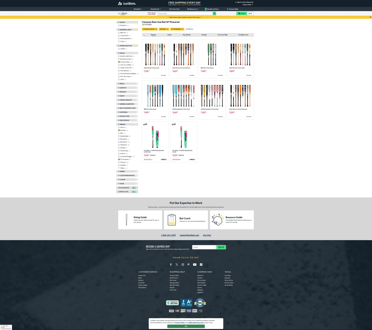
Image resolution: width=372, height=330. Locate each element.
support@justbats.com (189, 235)
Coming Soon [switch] (123, 191)
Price (122, 84)
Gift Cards (173, 290)
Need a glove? (152, 13)
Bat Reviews (174, 278)
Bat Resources (192, 9)
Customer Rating (127, 175)
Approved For (126, 46)
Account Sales (174, 275)
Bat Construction (128, 108)
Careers (199, 278)
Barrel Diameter (127, 104)
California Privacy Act (195, 322)
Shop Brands (155, 9)
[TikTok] (201, 264)
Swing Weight (126, 100)
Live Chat (207, 235)
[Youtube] (194, 264)
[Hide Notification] (370, 17)
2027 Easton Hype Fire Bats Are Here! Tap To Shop (184, 17)
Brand (122, 124)
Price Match (142, 287)
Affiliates (200, 290)
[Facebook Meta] (171, 264)
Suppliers (200, 292)
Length (123, 88)
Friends (199, 287)
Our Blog (227, 275)
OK (186, 326)
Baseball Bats (125, 30)
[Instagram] (183, 264)
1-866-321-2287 (168, 235)
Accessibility (229, 285)
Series (122, 171)
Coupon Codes (201, 285)
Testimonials (201, 283)
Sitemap (227, 278)
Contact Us (142, 275)
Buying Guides (174, 283)
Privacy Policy (180, 322)
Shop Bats (137, 9)
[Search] (214, 13)
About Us (200, 275)
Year (122, 183)
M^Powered (176, 29)
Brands (172, 287)
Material (123, 112)
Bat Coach (173, 280)
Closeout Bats (233, 9)
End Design (124, 120)
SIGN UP (221, 247)
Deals (122, 53)
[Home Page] (127, 3)
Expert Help (247, 4)
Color (122, 179)
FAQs (140, 278)
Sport (122, 22)
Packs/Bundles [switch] (123, 188)
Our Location (201, 280)
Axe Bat (163, 29)
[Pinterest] (188, 264)
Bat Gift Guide (174, 285)
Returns (140, 280)
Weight (123, 92)
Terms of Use (229, 280)
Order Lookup (142, 285)
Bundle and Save (212, 9)
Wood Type (124, 116)
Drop (122, 96)
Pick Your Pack (174, 9)
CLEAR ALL (189, 29)
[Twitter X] (177, 264)
